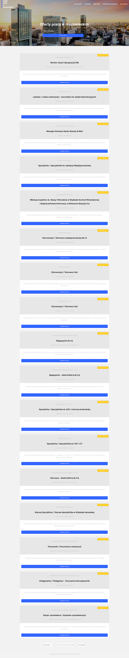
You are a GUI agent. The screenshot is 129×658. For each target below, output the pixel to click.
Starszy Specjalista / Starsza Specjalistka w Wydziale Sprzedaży (64, 512)
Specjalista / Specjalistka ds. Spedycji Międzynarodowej (64, 165)
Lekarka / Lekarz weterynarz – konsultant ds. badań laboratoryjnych (64, 97)
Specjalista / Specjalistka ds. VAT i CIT (64, 444)
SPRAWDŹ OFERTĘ (64, 82)
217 (57, 645)
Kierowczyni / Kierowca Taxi (64, 272)
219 (62, 645)
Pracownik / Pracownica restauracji (64, 546)
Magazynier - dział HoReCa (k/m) (64, 375)
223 (73, 645)
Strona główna (61, 20)
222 (70, 645)
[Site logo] (5, 4)
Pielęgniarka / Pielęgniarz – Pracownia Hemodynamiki (64, 581)
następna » (83, 645)
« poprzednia (46, 645)
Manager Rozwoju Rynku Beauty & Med (64, 131)
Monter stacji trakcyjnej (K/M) (64, 62)
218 (60, 645)
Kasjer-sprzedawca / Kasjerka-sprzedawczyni (64, 615)
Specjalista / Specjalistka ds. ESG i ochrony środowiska (64, 409)
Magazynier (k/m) (64, 341)
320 (79, 645)
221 (68, 645)
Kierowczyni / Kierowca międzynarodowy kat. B (64, 238)
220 (65, 645)
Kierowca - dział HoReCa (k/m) (64, 478)
